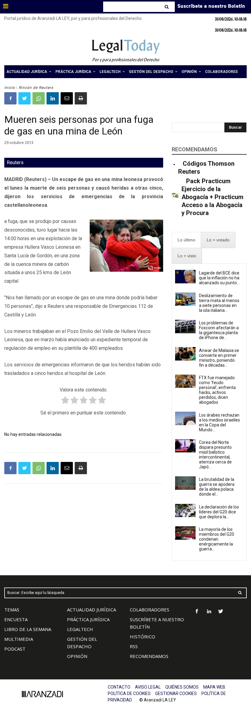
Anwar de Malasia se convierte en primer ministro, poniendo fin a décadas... (219, 358)
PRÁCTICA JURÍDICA (88, 619)
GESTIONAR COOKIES (176, 693)
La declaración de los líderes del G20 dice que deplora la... (219, 511)
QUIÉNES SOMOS (182, 687)
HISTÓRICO (142, 636)
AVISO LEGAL (148, 687)
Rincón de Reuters (36, 87)
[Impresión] (81, 98)
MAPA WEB (214, 687)
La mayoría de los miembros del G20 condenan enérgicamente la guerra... (216, 539)
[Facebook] (10, 98)
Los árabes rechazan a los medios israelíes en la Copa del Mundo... (219, 422)
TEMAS (11, 610)
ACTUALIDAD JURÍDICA (91, 610)
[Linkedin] (53, 98)
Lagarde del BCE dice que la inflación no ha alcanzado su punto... (219, 277)
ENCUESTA (16, 619)
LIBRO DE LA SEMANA (27, 629)
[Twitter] (24, 98)
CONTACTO (119, 687)
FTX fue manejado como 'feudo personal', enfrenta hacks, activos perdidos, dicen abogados (217, 390)
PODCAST (14, 649)
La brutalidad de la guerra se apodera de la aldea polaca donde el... (216, 487)
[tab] (186, 240)
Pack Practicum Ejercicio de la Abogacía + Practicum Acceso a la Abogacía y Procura (212, 197)
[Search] (167, 7)
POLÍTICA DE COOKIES (129, 693)
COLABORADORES (149, 610)
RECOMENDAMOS (149, 656)
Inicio (9, 87)
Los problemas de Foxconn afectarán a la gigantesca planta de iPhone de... (219, 330)
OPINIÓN (77, 656)
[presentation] (186, 240)
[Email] (67, 98)
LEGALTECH (80, 629)
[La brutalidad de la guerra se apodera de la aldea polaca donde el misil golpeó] (185, 483)
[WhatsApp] (38, 98)
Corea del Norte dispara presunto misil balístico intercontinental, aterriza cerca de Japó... (215, 454)
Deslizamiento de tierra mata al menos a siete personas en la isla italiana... (219, 303)
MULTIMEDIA (18, 639)
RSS (134, 646)
